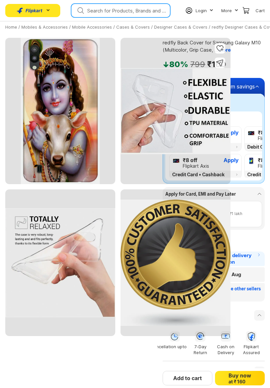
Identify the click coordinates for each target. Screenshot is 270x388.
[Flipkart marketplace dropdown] (29, 10)
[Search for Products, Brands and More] (80, 10)
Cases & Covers (133, 27)
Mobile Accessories (92, 27)
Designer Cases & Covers (180, 27)
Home (11, 27)
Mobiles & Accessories (44, 27)
